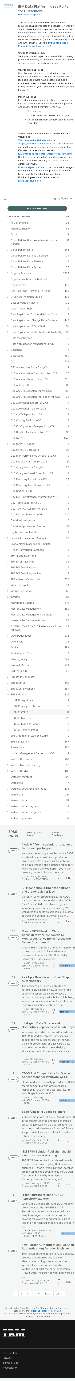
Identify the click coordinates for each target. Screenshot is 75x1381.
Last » (59, 1293)
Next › (47, 1293)
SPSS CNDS (41, 879)
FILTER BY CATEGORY (20, 216)
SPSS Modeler (33, 965)
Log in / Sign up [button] (61, 198)
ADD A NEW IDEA (38, 208)
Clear (66, 216)
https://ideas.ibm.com (38, 46)
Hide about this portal (29, 14)
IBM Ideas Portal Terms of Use (45, 1311)
